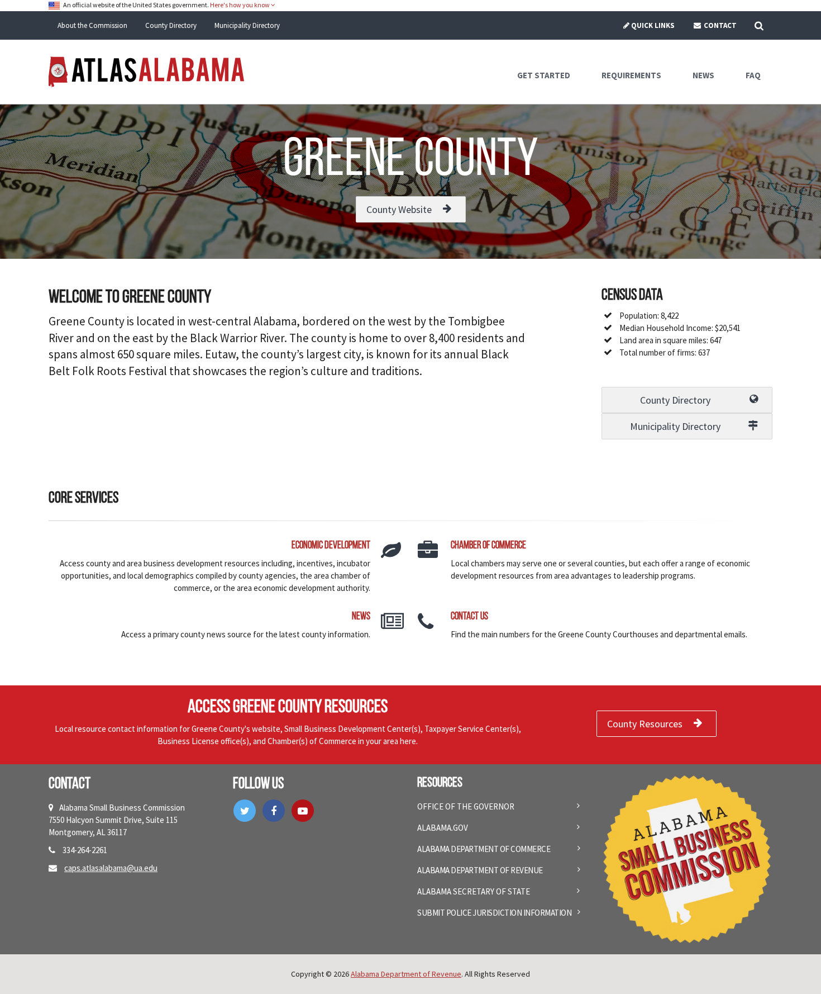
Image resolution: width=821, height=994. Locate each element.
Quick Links (653, 25)
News (361, 617)
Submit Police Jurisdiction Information (494, 912)
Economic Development (331, 546)
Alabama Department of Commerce (483, 849)
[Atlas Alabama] (146, 70)
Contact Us (469, 617)
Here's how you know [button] (240, 5)
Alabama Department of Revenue (480, 870)
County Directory (171, 25)
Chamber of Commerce (488, 546)
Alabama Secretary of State (473, 891)
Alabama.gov (442, 827)
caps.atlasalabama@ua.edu (110, 868)
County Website (399, 209)
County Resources (644, 723)
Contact (719, 25)
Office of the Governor (465, 806)
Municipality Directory (247, 25)
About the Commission (92, 25)
